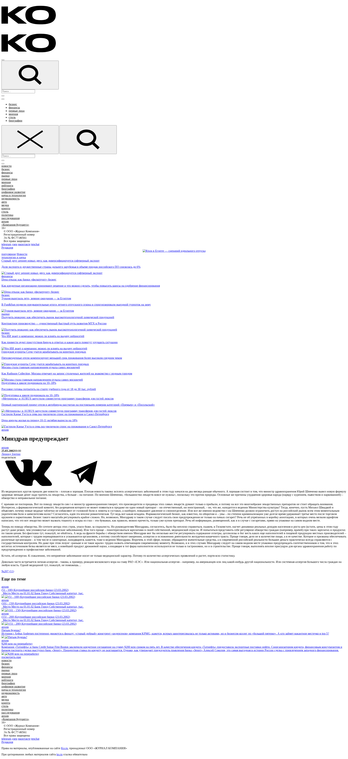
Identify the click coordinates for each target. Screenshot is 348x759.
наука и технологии (13, 195)
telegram (6, 244)
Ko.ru (64, 748)
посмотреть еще (11, 657)
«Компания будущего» (15, 224)
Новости (22, 254)
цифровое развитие (13, 192)
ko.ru (60, 754)
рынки (5, 175)
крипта (5, 208)
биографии (15, 120)
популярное (8, 254)
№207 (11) (7, 571)
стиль (12, 117)
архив (5, 221)
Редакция (7, 247)
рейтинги (7, 185)
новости (6, 165)
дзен (14, 244)
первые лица (16, 110)
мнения (13, 114)
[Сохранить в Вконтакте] (29, 485)
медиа (5, 205)
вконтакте (24, 244)
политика (7, 214)
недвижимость (10, 198)
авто (4, 201)
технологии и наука (13, 257)
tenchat (35, 244)
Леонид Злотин (10, 454)
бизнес (13, 104)
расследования (10, 218)
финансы (14, 107)
